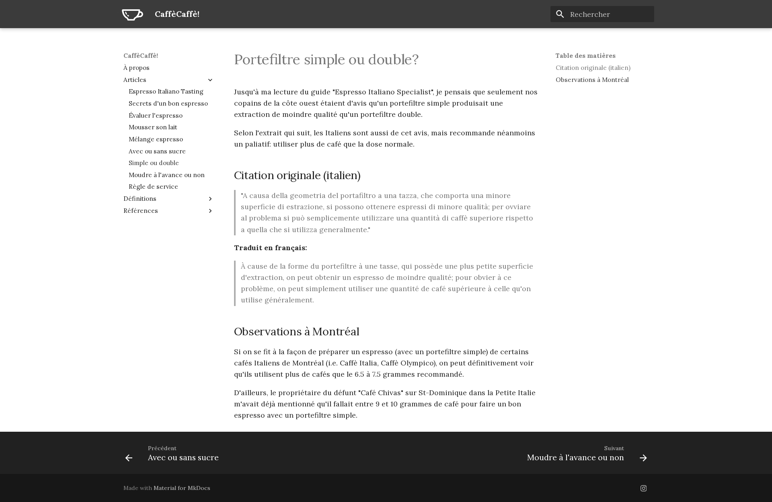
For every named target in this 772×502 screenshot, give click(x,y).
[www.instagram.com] (643, 488)
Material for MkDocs (182, 488)
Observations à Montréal (592, 80)
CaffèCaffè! (140, 55)
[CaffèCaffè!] (132, 14)
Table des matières (586, 55)
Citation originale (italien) (593, 67)
